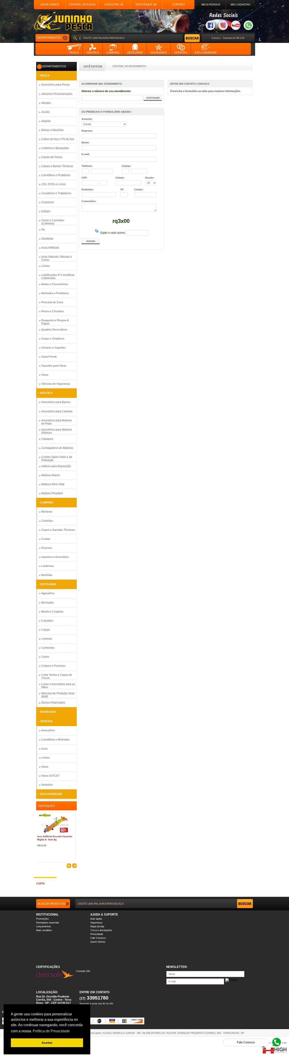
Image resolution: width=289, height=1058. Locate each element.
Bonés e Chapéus (52, 611)
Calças (45, 629)
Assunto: (87, 119)
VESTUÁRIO (48, 584)
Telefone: (87, 166)
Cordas (45, 539)
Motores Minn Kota (52, 484)
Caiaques (47, 438)
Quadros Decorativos (54, 329)
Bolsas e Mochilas (52, 130)
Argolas (46, 121)
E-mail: (86, 154)
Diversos (46, 548)
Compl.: (139, 189)
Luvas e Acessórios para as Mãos (58, 686)
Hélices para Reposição (56, 466)
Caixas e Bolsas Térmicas (57, 166)
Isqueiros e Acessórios (55, 557)
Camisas (46, 638)
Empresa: (87, 130)
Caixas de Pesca (51, 157)
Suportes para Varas (53, 365)
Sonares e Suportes (53, 347)
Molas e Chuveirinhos (54, 284)
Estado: (149, 177)
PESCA (45, 75)
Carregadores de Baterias (57, 448)
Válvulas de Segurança (55, 383)
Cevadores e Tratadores (56, 193)
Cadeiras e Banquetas (55, 148)
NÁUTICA (46, 393)
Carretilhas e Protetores (55, 175)
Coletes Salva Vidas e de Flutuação (56, 458)
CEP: (84, 177)
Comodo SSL (83, 971)
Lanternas (47, 566)
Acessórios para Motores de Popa (56, 422)
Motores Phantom (52, 493)
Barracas (46, 511)
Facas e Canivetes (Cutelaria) (52, 222)
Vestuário (47, 784)
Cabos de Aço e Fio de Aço (57, 139)
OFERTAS (46, 721)
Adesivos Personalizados (56, 94)
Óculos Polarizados (53, 702)
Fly (43, 229)
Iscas (44, 748)
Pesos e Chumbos (52, 311)
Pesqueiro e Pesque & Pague (55, 322)
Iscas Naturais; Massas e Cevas (56, 258)
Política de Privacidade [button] (51, 1031)
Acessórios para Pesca (55, 84)
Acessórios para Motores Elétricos (56, 431)
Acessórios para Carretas (56, 411)
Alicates (46, 103)
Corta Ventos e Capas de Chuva (56, 676)
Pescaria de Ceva (52, 302)
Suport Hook (49, 356)
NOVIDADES (48, 711)
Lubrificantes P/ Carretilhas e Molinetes (58, 276)
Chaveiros (47, 202)
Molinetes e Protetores (55, 293)
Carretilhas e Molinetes (55, 739)
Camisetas (47, 647)
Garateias (47, 238)
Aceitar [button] (47, 1042)
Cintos (45, 656)
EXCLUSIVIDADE (51, 794)
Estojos (45, 211)
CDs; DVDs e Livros (53, 184)
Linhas (45, 266)
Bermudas (47, 602)
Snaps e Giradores (52, 338)
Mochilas (46, 575)
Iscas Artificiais (50, 247)
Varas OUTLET (50, 775)
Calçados (47, 620)
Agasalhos (47, 593)
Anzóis (45, 112)
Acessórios (48, 730)
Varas (44, 374)
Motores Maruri (50, 475)
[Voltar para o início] (63, 21)
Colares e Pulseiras (53, 665)
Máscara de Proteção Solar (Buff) (58, 695)
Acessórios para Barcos (55, 402)
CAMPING (46, 502)
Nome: (85, 142)
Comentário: (89, 201)
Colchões (47, 520)
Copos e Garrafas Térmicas (58, 529)
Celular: (126, 166)
